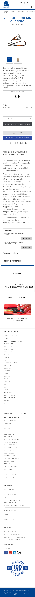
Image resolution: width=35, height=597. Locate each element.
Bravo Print (8, 392)
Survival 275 (8, 344)
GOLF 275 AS (8, 437)
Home (4, 11)
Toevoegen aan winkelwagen (18, 138)
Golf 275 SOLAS (9, 450)
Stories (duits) (9, 519)
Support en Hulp (10, 489)
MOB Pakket (8, 400)
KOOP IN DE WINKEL (20, 143)
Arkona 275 (8, 346)
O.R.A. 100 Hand (9, 461)
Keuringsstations (10, 531)
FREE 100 (7, 381)
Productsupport (10, 503)
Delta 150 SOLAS (9, 455)
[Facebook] (6, 552)
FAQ (5, 497)
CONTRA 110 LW (9, 477)
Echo (6, 387)
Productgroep (21, 11)
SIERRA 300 (7, 423)
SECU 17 (6, 403)
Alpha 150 (7, 426)
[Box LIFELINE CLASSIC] (18, 59)
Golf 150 (7, 431)
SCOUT (6, 338)
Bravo (6, 389)
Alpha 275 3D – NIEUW (11, 420)
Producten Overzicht (11, 335)
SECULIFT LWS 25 (9, 398)
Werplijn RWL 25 (9, 395)
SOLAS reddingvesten (11, 439)
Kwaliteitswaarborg (11, 517)
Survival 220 (8, 349)
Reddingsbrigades (10, 466)
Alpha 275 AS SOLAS (10, 442)
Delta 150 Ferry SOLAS (11, 458)
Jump (6, 373)
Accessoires (30, 11)
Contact (7, 548)
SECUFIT (6, 354)
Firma (6, 514)
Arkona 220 (8, 352)
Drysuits (7, 464)
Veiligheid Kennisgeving (12, 534)
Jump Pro (7, 371)
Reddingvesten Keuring (12, 539)
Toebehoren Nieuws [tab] (11, 253)
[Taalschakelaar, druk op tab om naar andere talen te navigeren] (31, 3)
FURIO (6, 379)
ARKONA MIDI (8, 365)
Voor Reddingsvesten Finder (14, 505)
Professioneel (11, 11)
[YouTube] (10, 552)
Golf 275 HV (8, 469)
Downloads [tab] (7, 231)
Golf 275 (7, 428)
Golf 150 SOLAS (9, 453)
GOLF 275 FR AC (9, 434)
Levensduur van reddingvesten (15, 537)
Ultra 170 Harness (10, 362)
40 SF (6, 472)
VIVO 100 (7, 376)
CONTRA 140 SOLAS (10, 474)
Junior (6, 357)
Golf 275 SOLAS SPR (10, 447)
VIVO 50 (6, 384)
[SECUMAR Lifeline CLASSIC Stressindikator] (9, 59)
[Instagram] (19, 552)
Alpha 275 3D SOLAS (10, 445)
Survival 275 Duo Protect (13, 341)
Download (27, 238)
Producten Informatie (12, 500)
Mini (5, 360)
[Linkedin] (15, 552)
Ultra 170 (7, 368)
